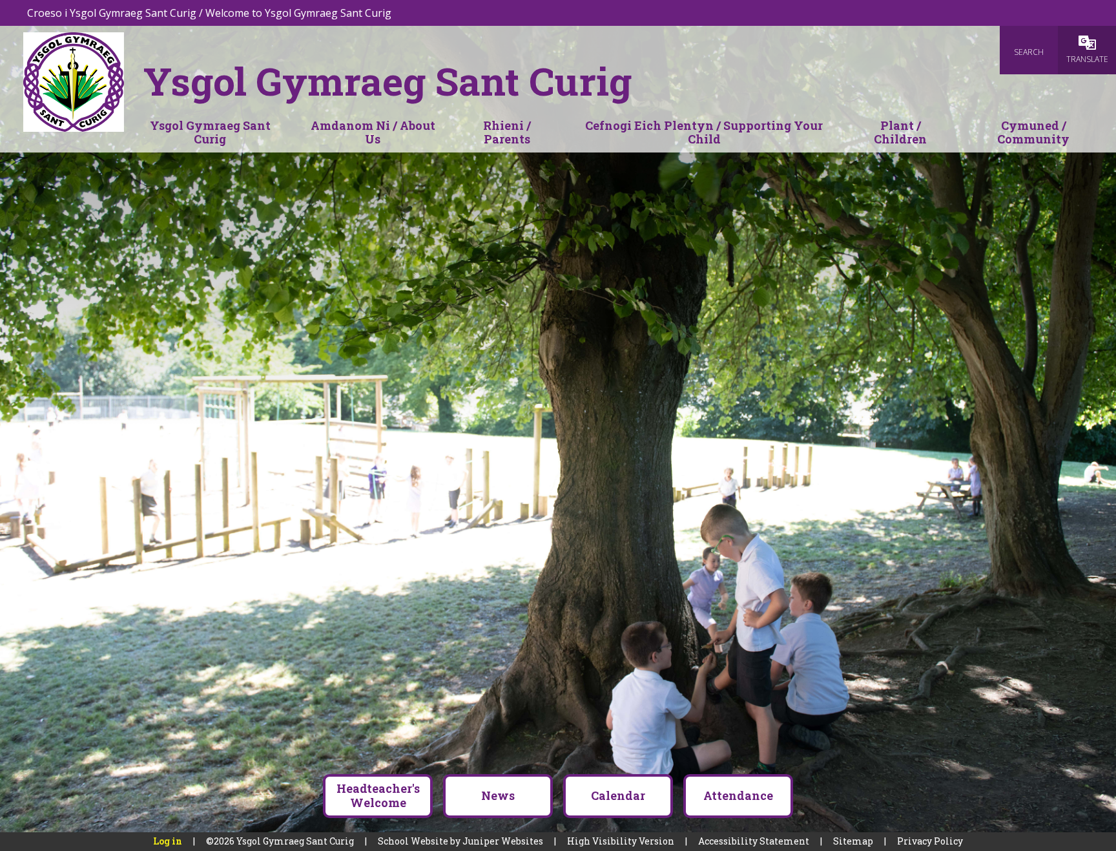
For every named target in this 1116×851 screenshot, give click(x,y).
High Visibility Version (620, 841)
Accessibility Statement (753, 841)
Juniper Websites (502, 841)
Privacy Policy (930, 841)
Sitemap (853, 841)
